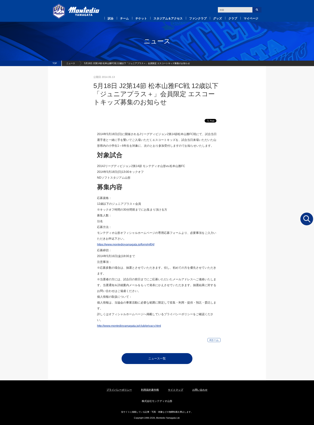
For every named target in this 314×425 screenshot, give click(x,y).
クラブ (232, 18)
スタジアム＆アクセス (168, 18)
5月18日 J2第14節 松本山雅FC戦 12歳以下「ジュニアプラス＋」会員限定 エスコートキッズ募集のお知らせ (137, 63)
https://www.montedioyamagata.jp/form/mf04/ (125, 244)
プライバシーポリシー (119, 389)
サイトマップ (175, 389)
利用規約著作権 (150, 389)
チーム (124, 18)
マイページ (251, 18)
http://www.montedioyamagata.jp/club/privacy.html (129, 325)
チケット (141, 18)
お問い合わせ (200, 389)
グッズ (217, 18)
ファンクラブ (198, 18)
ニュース (70, 63)
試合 (111, 18)
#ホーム (214, 340)
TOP (55, 63)
